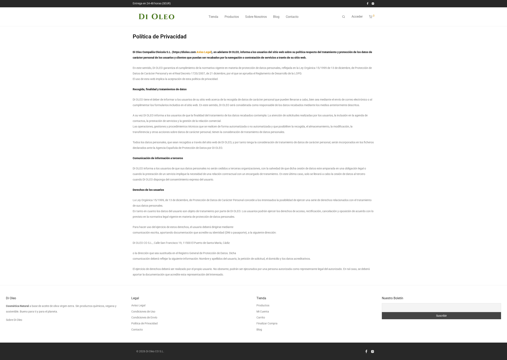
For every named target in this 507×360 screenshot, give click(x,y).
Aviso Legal (203, 52)
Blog (276, 17)
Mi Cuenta (262, 311)
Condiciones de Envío (144, 317)
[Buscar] (343, 17)
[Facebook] (367, 3)
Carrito (260, 317)
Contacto (292, 17)
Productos (232, 17)
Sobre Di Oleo (14, 319)
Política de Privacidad (144, 323)
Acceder (357, 16)
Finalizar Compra (266, 323)
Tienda (213, 17)
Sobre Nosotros (256, 17)
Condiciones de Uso (143, 311)
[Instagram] (372, 3)
